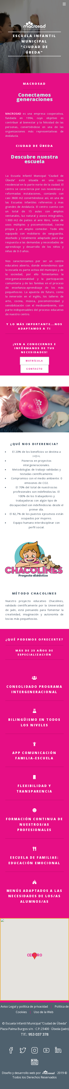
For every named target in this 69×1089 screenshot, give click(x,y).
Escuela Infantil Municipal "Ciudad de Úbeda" (36, 1023)
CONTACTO (34, 369)
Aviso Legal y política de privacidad (24, 1006)
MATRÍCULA (34, 361)
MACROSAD (34, 84)
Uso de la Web (43, 1012)
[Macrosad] (34, 25)
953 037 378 (38, 1034)
